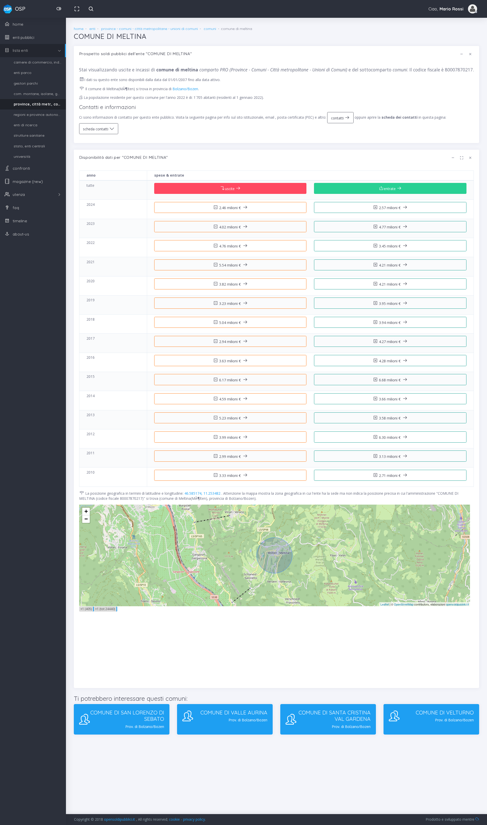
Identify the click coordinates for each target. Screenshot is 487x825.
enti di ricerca (25, 125)
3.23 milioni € (230, 303)
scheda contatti (96, 129)
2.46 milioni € (230, 207)
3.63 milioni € (230, 361)
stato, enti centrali (29, 146)
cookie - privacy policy (187, 819)
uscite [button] (230, 188)
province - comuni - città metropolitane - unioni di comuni (149, 28)
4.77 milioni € (390, 227)
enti (92, 28)
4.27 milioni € (390, 341)
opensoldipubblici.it (457, 604)
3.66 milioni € (390, 399)
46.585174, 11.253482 (202, 493)
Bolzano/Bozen (185, 88)
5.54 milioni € (230, 265)
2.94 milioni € (230, 341)
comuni (210, 28)
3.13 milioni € (390, 456)
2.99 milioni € (230, 456)
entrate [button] (390, 188)
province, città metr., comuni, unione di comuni (40, 104)
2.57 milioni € (390, 207)
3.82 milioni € (230, 284)
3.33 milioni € (230, 475)
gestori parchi (26, 83)
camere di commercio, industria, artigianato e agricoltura (40, 62)
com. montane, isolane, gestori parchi (40, 93)
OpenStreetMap (403, 604)
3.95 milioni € (390, 303)
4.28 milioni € (390, 361)
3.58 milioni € (390, 418)
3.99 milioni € (230, 437)
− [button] (86, 519)
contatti (338, 118)
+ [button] (86, 511)
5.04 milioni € (230, 322)
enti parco (22, 72)
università (22, 156)
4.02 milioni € (230, 227)
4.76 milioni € (230, 246)
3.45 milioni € (390, 246)
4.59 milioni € (230, 399)
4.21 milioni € (390, 265)
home (78, 28)
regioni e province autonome (38, 114)
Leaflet (384, 604)
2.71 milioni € (390, 475)
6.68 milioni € (390, 380)
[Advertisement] (231, 647)
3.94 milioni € (390, 322)
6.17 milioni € (230, 380)
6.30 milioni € (390, 437)
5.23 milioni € (230, 418)
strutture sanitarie (29, 135)
